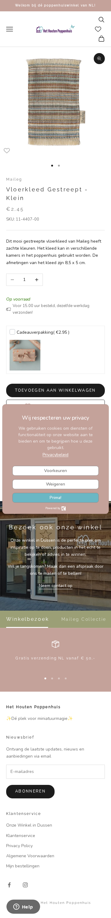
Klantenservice (20, 836)
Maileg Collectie (83, 619)
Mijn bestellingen (22, 866)
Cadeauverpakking (43, 332)
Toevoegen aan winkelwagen (55, 390)
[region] (55, 654)
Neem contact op (55, 586)
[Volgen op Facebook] (9, 885)
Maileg (14, 179)
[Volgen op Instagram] (25, 885)
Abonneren (30, 791)
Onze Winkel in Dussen (29, 825)
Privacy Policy (19, 846)
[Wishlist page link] (98, 29)
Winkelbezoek (27, 619)
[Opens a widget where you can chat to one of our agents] (23, 907)
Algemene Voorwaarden (30, 856)
